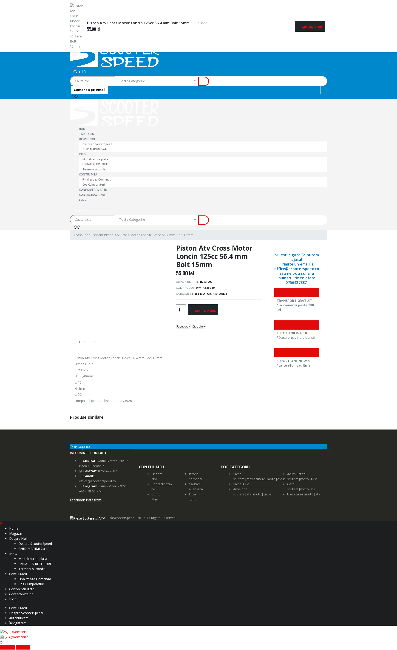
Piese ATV (241, 484)
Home (14, 528)
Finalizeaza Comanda (96, 179)
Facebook (183, 326)
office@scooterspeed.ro (97, 481)
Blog (83, 200)
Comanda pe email (89, 90)
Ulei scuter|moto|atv (303, 494)
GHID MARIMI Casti (94, 149)
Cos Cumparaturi (31, 584)
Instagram (94, 500)
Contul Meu (88, 174)
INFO (82, 154)
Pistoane (220, 294)
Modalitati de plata (95, 159)
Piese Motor (201, 294)
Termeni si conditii (32, 569)
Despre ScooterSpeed (97, 144)
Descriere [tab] (87, 342)
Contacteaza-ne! (92, 195)
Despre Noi (18, 538)
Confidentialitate (21, 589)
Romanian (21, 632)
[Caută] (203, 81)
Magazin (87, 134)
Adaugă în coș (312, 27)
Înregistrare (18, 623)
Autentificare (19, 618)
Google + (199, 326)
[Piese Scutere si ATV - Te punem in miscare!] (114, 53)
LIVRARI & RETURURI (95, 164)
